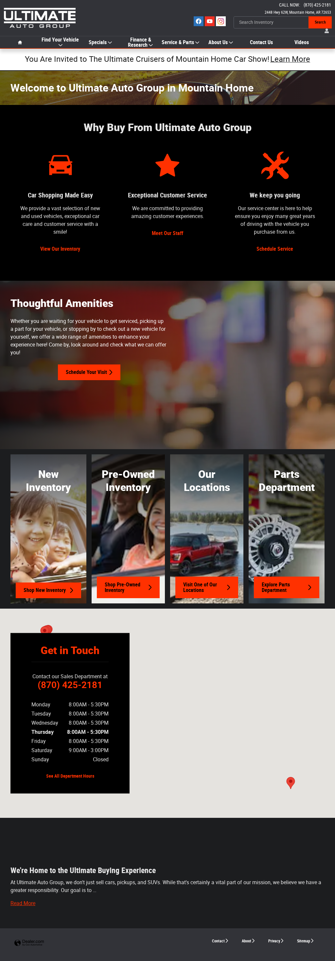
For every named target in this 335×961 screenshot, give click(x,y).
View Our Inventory (60, 249)
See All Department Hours (70, 776)
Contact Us (261, 42)
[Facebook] (198, 21)
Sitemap (303, 941)
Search (320, 22)
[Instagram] (221, 21)
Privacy (274, 941)
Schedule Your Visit (86, 372)
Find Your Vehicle (60, 40)
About (246, 941)
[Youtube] (210, 21)
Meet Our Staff (167, 233)
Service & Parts (178, 42)
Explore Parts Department (276, 588)
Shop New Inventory (45, 590)
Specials (98, 42)
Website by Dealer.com (29, 943)
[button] (22, 903)
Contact (218, 941)
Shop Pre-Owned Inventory (122, 588)
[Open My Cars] (325, 31)
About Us (218, 42)
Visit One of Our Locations (200, 588)
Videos (301, 42)
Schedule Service (274, 249)
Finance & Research (139, 42)
